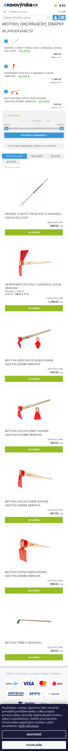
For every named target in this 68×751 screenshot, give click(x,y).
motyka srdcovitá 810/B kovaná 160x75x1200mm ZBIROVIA (27, 100)
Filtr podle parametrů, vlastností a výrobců (32, 146)
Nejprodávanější (14, 156)
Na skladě (13, 115)
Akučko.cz (56, 673)
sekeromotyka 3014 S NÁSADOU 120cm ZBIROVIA (28, 75)
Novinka (36, 120)
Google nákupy (40, 673)
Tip (48, 120)
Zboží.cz (11, 673)
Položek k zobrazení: (34, 135)
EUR (63, 11)
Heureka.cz (23, 673)
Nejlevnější (36, 156)
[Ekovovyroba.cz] (17, 4)
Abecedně (11, 161)
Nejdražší (55, 156)
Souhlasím (34, 745)
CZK (59, 11)
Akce (24, 120)
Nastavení (34, 734)
